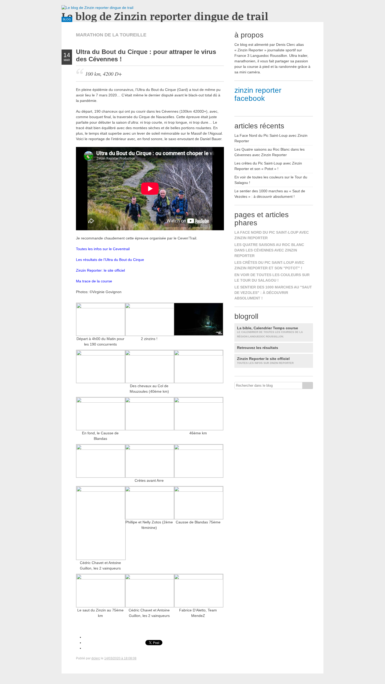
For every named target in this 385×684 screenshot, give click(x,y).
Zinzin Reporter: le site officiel (100, 270)
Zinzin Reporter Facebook (257, 94)
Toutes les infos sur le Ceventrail (103, 249)
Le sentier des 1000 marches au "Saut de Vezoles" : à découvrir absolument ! (273, 292)
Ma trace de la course (94, 281)
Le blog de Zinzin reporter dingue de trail (165, 16)
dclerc (95, 658)
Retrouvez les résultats (257, 348)
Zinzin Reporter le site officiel (265, 360)
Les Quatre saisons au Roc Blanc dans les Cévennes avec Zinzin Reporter (269, 250)
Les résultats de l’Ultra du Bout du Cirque (110, 260)
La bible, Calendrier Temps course (270, 332)
